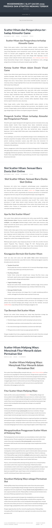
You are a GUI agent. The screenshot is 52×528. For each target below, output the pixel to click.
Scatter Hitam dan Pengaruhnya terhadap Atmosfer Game (25, 31)
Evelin (18, 36)
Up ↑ (42, 524)
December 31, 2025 (9, 36)
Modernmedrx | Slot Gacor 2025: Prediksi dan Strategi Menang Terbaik (26, 5)
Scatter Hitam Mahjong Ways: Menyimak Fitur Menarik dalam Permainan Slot (22, 350)
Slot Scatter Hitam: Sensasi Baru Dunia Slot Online (23, 169)
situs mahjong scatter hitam (40, 57)
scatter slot (31, 190)
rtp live (28, 395)
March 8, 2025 (8, 356)
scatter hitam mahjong (38, 372)
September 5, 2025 (9, 174)
